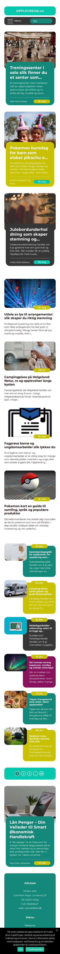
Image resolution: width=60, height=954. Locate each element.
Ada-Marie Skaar (18, 101)
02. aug (42, 307)
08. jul (42, 370)
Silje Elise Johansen (20, 863)
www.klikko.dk (33, 908)
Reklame (30, 925)
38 (41, 773)
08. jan (39, 730)
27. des (42, 863)
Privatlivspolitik (35, 949)
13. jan (39, 693)
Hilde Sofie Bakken (20, 262)
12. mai (42, 499)
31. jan (39, 656)
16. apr (39, 546)
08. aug (42, 262)
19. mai (42, 436)
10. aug (42, 101)
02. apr (39, 582)
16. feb (39, 619)
